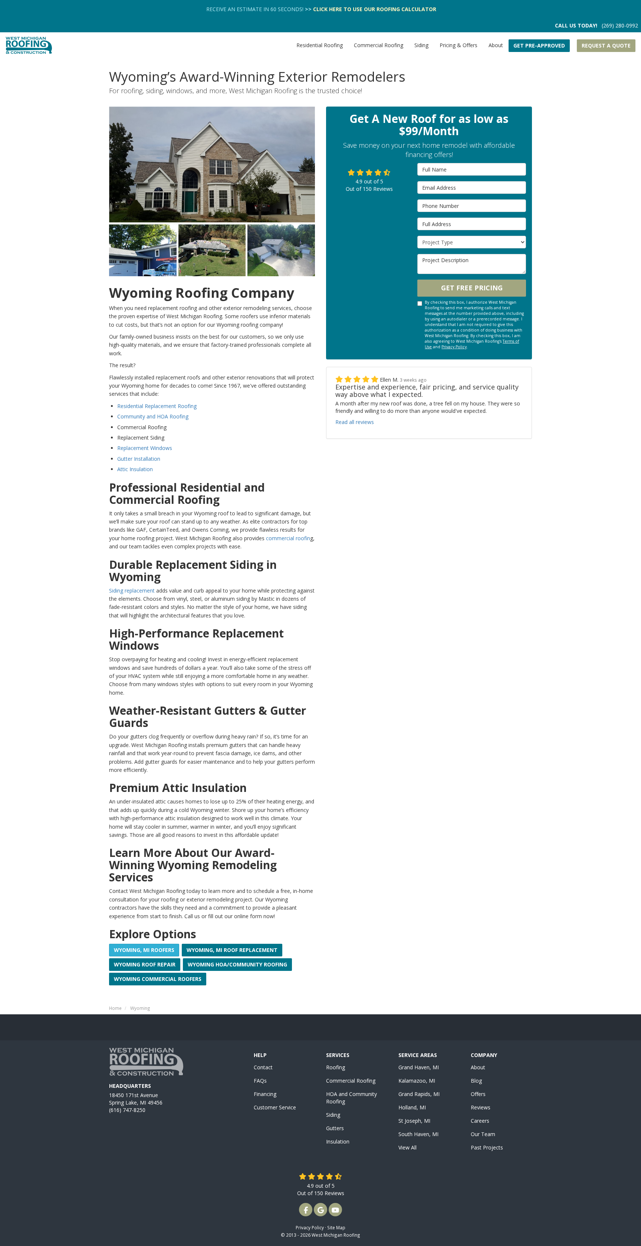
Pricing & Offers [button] (458, 45)
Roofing (335, 1067)
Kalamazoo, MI (416, 1080)
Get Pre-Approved (539, 45)
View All (407, 1147)
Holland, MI (412, 1107)
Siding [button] (421, 45)
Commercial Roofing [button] (378, 45)
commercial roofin (288, 538)
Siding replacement (132, 590)
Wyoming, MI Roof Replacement (232, 949)
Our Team (483, 1134)
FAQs (260, 1080)
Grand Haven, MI (418, 1067)
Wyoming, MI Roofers (144, 949)
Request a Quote (606, 45)
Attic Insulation (135, 469)
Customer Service (275, 1107)
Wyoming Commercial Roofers (157, 978)
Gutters (335, 1128)
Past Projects (487, 1147)
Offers (478, 1093)
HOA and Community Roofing (351, 1097)
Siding (333, 1114)
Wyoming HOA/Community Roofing (237, 964)
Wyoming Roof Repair (144, 964)
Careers (480, 1120)
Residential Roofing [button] (319, 45)
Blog (476, 1080)
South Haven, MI (418, 1134)
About (478, 1067)
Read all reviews (354, 421)
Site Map (336, 1227)
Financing (265, 1093)
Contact (263, 1067)
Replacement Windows (144, 447)
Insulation (337, 1141)
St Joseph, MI (414, 1120)
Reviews (480, 1107)
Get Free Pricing (472, 287)
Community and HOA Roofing (152, 416)
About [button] (496, 45)
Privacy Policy (454, 346)
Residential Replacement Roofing (157, 406)
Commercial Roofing (350, 1080)
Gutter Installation (138, 458)
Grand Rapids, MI (419, 1093)
